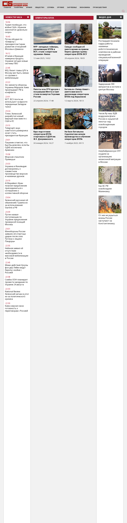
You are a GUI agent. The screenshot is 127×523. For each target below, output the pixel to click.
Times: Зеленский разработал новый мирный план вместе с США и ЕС (16, 117)
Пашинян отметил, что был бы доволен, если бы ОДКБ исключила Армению (17, 146)
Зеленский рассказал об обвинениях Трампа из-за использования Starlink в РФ (16, 204)
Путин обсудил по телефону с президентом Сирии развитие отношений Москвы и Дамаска (15, 44)
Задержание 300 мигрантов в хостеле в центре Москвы (109, 87)
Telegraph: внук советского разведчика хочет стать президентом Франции (16, 132)
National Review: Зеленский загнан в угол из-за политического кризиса (17, 295)
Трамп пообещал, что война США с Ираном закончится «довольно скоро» (16, 28)
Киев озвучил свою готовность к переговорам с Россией (16, 308)
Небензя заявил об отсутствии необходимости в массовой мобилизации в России (16, 253)
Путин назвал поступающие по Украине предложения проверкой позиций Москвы (16, 219)
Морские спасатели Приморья (14, 158)
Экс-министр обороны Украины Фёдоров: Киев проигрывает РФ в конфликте (17, 89)
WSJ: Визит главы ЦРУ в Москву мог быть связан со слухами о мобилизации (17, 74)
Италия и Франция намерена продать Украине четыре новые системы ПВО (16, 60)
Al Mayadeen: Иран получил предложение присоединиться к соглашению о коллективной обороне (16, 188)
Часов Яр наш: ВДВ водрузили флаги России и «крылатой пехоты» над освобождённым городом (108, 120)
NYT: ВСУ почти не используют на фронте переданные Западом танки (16, 103)
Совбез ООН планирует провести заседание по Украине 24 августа (16, 282)
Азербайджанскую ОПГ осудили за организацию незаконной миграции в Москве (109, 156)
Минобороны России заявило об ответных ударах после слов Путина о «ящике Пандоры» (15, 236)
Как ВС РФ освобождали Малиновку (105, 189)
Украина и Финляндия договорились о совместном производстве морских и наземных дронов (16, 171)
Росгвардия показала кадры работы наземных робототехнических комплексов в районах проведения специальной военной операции (109, 50)
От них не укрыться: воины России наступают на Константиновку (108, 219)
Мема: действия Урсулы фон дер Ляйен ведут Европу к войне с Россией (16, 269)
